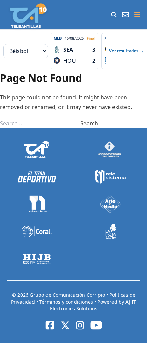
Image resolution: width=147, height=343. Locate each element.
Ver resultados (126, 51)
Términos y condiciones (66, 301)
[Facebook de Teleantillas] (50, 325)
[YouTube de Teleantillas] (96, 325)
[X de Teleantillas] (65, 325)
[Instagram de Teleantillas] (80, 325)
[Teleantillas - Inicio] (28, 15)
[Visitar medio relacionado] (37, 149)
